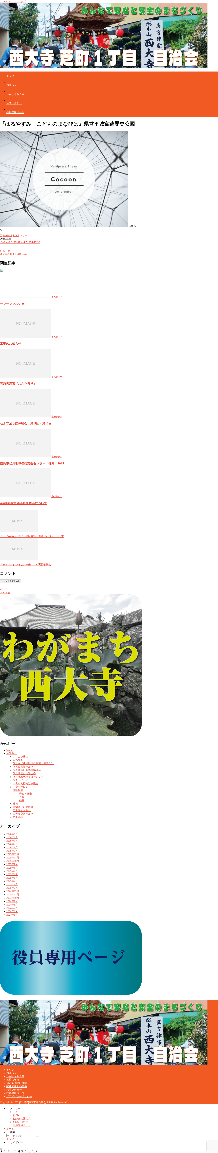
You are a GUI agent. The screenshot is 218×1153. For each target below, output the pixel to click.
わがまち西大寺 (15, 1076)
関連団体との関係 (16, 1086)
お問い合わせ (14, 1089)
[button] (23, 235)
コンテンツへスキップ (13, 1)
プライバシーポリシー (19, 1096)
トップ (10, 1069)
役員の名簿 (12, 1079)
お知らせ (5, 250)
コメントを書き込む (10, 581)
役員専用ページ (15, 1093)
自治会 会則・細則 (16, 1083)
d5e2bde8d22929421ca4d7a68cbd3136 (20, 242)
